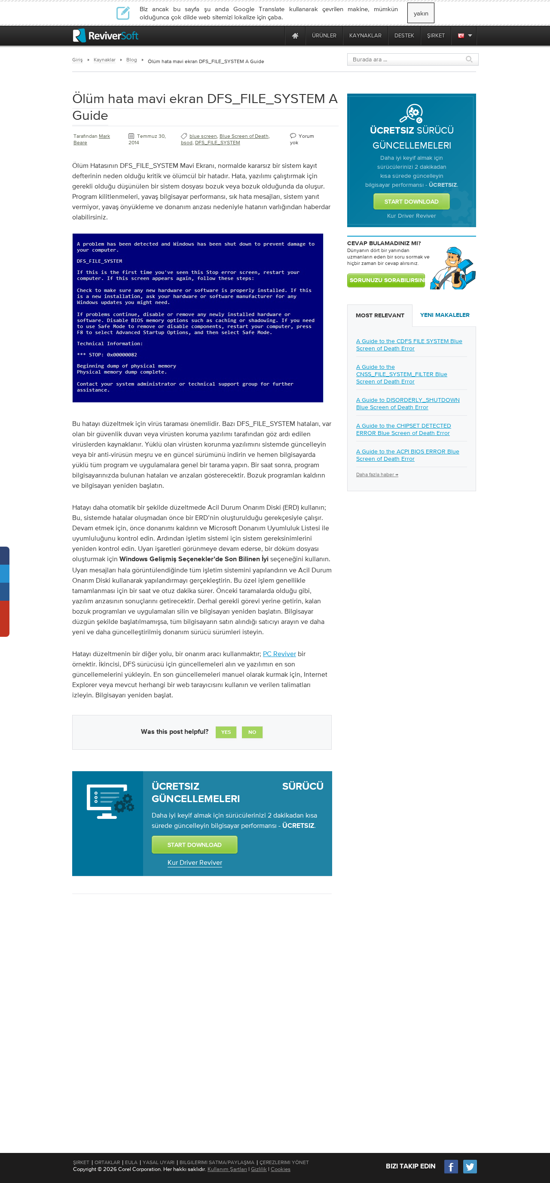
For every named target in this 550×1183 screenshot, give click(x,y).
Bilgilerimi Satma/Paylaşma (217, 1162)
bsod (186, 143)
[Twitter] (470, 1172)
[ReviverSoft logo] (105, 35)
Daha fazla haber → (377, 474)
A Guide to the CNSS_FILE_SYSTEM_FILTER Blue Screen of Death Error (401, 374)
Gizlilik (259, 1169)
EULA (131, 1162)
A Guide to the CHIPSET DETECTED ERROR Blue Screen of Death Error (403, 429)
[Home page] (295, 35)
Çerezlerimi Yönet (284, 1162)
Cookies (280, 1169)
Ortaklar (107, 1162)
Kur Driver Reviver (195, 862)
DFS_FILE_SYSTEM (217, 143)
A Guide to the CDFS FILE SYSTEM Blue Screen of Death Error (409, 345)
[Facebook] (451, 1172)
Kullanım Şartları (227, 1169)
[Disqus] (201, 1011)
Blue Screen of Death (244, 136)
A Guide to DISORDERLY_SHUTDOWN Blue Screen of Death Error (408, 403)
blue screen (203, 136)
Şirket (81, 1162)
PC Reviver (279, 653)
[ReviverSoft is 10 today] (276, 35)
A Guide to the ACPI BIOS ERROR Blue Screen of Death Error (407, 455)
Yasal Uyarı (158, 1162)
